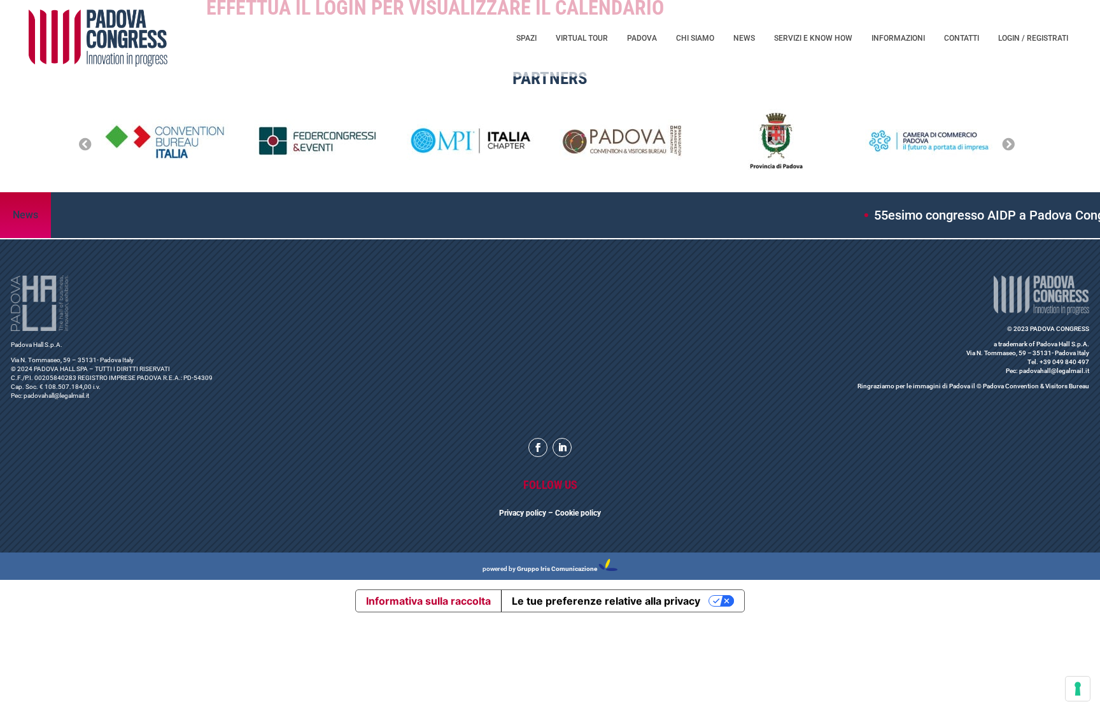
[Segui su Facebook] (537, 447)
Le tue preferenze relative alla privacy (606, 601)
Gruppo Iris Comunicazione (557, 568)
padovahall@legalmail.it (56, 395)
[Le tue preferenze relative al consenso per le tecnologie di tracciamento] (1078, 689)
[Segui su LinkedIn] (562, 447)
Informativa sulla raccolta (428, 601)
